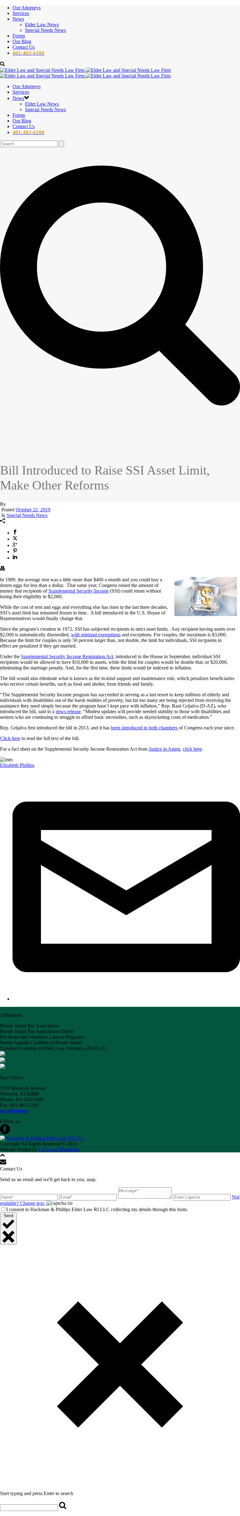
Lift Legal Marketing (59, 1149)
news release (68, 711)
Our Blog (21, 41)
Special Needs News (45, 30)
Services (20, 13)
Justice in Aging (164, 749)
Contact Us (23, 47)
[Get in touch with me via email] (126, 999)
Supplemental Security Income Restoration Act (67, 656)
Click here (10, 738)
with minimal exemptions (96, 634)
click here (192, 749)
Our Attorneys (26, 7)
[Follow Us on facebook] (5, 1132)
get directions (14, 1110)
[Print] (2, 569)
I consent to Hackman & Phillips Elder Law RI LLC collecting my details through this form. (97, 1209)
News (18, 19)
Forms (18, 35)
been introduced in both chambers (144, 727)
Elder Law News (42, 24)
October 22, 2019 (33, 509)
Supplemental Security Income (78, 591)
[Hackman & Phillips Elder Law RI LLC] (85, 72)
